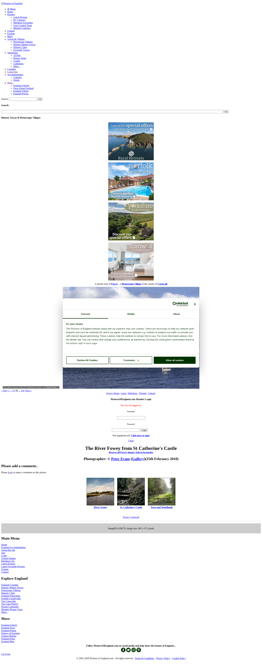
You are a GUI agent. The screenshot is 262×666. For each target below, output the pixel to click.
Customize (129, 360)
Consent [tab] (85, 314)
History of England (10, 633)
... (11, 390)
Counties (11, 69)
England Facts (8, 628)
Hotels (16, 80)
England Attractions (10, 596)
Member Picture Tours (12, 609)
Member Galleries (21, 28)
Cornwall (134, 517)
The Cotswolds (8, 601)
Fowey (126, 517)
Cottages (17, 77)
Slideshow (133, 393)
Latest (123, 393)
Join (3, 553)
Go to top (5, 654)
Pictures (11, 14)
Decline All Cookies (87, 360)
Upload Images (8, 558)
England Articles (21, 85)
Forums (4, 569)
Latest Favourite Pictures (13, 566)
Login (4, 555)
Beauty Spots (19, 58)
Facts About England (23, 88)
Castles (16, 61)
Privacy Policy (163, 658)
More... (16, 66)
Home (10, 11)
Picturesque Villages (23, 42)
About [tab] (176, 314)
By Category (19, 20)
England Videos (21, 91)
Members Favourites (23, 22)
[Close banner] (195, 304)
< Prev (4, 390)
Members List (7, 561)
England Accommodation (13, 547)
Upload (10, 31)
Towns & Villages (16, 39)
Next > (28, 390)
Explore (11, 33)
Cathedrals (18, 63)
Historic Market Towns (24, 44)
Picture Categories (10, 606)
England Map (7, 641)
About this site (8, 550)
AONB (16, 55)
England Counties (9, 585)
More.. (10, 83)
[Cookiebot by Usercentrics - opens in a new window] (175, 304)
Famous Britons (8, 636)
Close (131, 440)
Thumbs (143, 393)
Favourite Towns (21, 50)
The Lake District (9, 604)
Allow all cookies (175, 360)
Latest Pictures (20, 17)
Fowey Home (112, 393)
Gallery (138, 459)
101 (23, 390)
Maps (10, 36)
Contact (5, 572)
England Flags (8, 638)
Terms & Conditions (144, 658)
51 (13, 390)
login (10, 472)
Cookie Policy (179, 658)
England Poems (20, 93)
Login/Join (12, 72)
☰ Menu (11, 9)
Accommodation (15, 74)
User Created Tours (22, 25)
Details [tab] (131, 314)
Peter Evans (51, 387)
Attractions (12, 52)
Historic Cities (20, 47)
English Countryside (11, 598)
